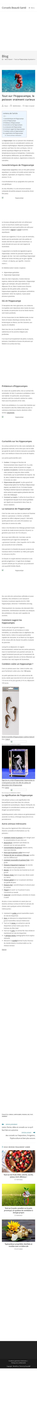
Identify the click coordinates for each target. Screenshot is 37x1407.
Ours (5, 918)
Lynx (13, 931)
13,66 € (7, 739)
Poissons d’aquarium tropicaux (14, 865)
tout (31, 1114)
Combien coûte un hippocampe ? (14, 131)
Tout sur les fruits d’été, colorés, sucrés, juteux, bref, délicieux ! (18, 1176)
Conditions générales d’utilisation (18, 1361)
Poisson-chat (8, 885)
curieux (11, 1114)
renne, (13, 923)
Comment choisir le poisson (13, 838)
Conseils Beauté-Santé (14, 7)
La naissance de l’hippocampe (13, 127)
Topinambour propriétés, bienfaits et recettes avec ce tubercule (18, 1245)
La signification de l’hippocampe (13, 133)
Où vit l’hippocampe (10, 121)
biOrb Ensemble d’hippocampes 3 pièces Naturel (18, 737)
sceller (14, 913)
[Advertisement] (18, 31)
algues (13, 230)
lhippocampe (17, 1114)
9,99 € (7, 788)
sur (28, 1114)
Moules (6, 870)
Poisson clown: (9, 875)
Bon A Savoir (29, 106)
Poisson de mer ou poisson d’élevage (16, 855)
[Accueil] (2, 59)
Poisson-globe (8, 880)
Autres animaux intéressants (14, 135)
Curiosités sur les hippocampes (13, 125)
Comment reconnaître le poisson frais (16, 860)
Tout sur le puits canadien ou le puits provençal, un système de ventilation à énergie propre (18, 1210)
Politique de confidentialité (18, 1363)
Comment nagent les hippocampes (14, 129)
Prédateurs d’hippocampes (12, 123)
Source (4, 949)
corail (19, 230)
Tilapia (6, 890)
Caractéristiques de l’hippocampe (14, 118)
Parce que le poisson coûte (13, 852)
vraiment (4, 1116)
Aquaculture (8, 843)
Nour (6, 106)
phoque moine (11, 936)
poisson (24, 1114)
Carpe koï (7, 895)
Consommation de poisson (13, 848)
